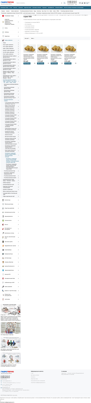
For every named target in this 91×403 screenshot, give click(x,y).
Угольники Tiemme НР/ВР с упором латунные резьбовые (10, 125)
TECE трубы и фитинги (8, 46)
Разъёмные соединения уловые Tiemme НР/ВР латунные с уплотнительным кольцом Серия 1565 (12, 160)
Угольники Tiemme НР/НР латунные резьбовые (10, 122)
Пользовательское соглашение (38, 380)
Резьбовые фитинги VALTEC (10, 177)
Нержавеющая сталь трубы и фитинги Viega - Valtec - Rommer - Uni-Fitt (9, 77)
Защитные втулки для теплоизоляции (8, 187)
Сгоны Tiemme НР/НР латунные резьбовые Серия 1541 (12, 103)
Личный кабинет (59, 7)
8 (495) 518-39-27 (72, 3)
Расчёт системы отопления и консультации (73, 7)
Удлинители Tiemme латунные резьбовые (9, 132)
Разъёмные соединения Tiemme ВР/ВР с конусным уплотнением (10, 147)
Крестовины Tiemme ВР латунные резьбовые (10, 151)
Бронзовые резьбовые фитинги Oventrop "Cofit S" (10, 97)
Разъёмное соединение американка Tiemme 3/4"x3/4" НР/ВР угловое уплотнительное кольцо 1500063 (42, 57)
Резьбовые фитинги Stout (10, 175)
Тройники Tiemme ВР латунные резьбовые (9, 109)
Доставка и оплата (35, 375)
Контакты (21, 7)
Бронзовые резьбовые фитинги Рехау (11, 85)
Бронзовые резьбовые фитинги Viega (9, 91)
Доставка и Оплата (37, 7)
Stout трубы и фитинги (8, 44)
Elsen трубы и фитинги (8, 54)
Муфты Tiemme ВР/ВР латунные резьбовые (10, 106)
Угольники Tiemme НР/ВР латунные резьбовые (10, 115)
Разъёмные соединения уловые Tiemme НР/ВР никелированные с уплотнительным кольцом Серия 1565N (12, 167)
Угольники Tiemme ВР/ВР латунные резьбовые (10, 119)
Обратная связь (27, 7)
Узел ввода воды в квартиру (7, 334)
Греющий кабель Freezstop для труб (10, 194)
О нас (11, 7)
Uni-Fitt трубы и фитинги (8, 52)
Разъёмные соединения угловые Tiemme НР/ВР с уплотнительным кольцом (10, 155)
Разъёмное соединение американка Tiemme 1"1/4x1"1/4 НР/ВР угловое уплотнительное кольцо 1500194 (70, 57)
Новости (15, 7)
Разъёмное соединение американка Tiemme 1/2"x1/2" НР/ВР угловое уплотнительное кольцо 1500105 (28, 57)
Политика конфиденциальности (38, 382)
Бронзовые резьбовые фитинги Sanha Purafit (9, 94)
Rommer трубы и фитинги (9, 50)
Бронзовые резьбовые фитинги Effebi (9, 88)
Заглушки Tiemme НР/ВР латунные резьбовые (10, 139)
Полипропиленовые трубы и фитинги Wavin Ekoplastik (9, 66)
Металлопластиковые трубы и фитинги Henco (9, 56)
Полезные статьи (4, 7)
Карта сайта (15, 395)
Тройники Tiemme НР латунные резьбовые (9, 112)
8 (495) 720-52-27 (72, 1)
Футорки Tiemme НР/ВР (10, 136)
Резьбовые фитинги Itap (9, 170)
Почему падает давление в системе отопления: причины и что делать (8, 365)
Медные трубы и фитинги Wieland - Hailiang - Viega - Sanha (9, 72)
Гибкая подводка (6, 182)
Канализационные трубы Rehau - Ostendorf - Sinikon (9, 180)
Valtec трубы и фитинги (8, 48)
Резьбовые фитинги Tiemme (8, 100)
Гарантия (44, 7)
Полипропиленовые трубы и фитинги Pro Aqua (9, 69)
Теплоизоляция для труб (8, 184)
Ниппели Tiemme (8, 134)
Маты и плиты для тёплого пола (10, 191)
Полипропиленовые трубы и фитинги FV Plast (9, 60)
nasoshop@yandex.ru (7, 380)
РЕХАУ (4, 42)
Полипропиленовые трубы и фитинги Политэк (9, 63)
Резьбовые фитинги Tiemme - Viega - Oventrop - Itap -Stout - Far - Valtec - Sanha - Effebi (9, 81)
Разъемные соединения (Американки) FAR (9, 173)
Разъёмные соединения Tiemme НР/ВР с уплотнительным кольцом (11, 143)
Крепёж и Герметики (7, 189)
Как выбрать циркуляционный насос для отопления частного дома (10, 350)
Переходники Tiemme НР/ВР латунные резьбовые (11, 129)
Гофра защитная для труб (8, 196)
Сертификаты (51, 7)
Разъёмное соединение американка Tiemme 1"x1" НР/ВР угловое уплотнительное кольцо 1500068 (56, 57)
